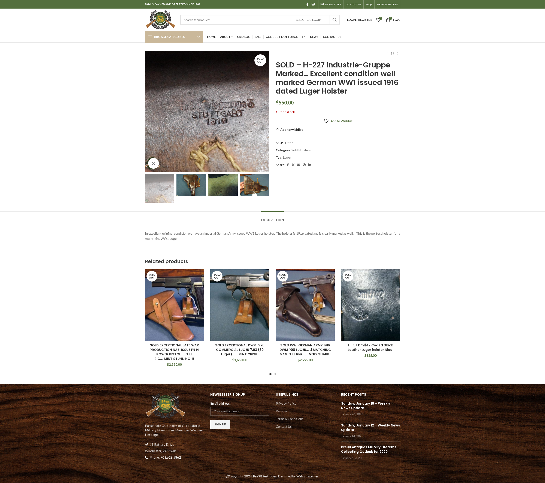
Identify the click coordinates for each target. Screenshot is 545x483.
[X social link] (293, 165)
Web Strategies (307, 476)
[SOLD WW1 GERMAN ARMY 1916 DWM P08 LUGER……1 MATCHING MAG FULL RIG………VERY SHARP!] (305, 305)
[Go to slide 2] (275, 374)
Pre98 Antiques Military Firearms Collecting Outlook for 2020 (368, 449)
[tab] (272, 217)
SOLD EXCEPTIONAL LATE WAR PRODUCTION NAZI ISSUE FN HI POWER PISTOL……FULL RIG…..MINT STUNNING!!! (174, 352)
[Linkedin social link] (309, 165)
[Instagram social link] (313, 4)
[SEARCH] (335, 20)
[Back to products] (392, 53)
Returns (281, 411)
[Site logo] (160, 19)
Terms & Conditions (289, 419)
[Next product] (397, 53)
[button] (150, 188)
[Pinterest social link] (304, 165)
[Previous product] (387, 53)
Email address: (220, 403)
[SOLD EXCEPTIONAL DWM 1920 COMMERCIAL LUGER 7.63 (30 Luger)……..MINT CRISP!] (239, 305)
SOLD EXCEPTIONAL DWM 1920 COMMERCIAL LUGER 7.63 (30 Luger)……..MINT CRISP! (239, 349)
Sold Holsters (301, 150)
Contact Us (284, 426)
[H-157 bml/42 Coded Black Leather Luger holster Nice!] (370, 305)
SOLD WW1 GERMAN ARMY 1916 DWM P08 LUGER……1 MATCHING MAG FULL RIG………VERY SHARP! (305, 349)
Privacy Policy (286, 403)
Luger (287, 157)
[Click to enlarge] (153, 163)
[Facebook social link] (307, 4)
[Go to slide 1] (270, 374)
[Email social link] (299, 165)
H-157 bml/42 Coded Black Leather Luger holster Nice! (371, 347)
